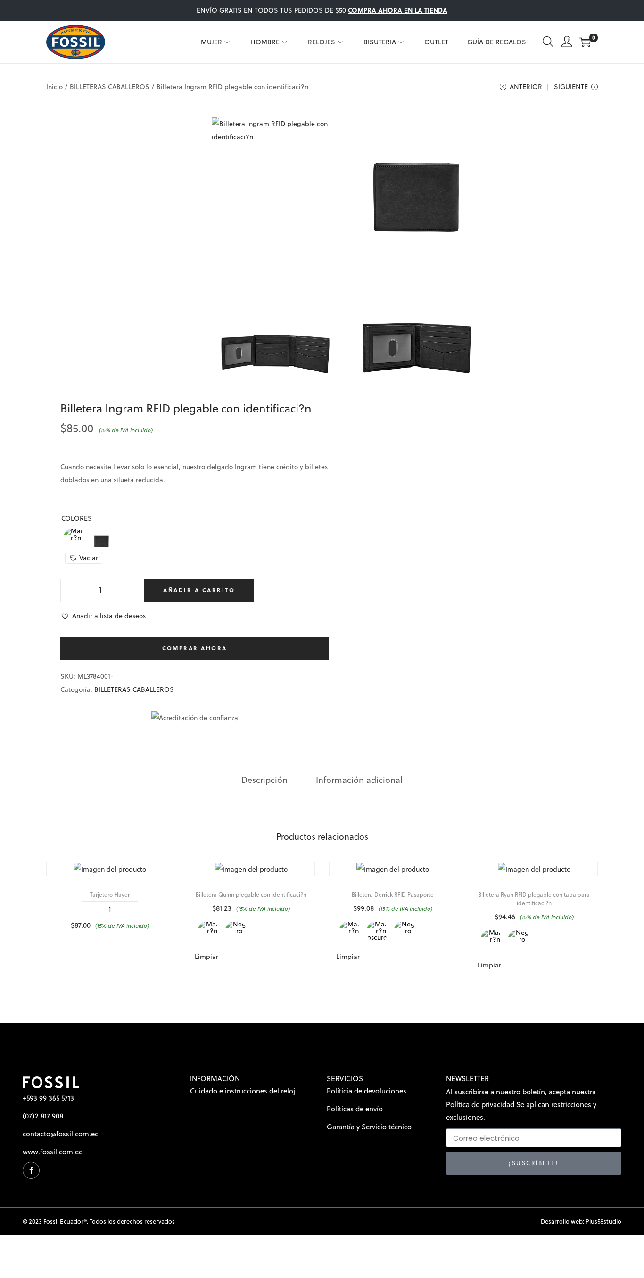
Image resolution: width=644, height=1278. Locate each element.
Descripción (264, 780)
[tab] (264, 780)
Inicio (54, 87)
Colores (76, 518)
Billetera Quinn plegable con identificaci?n (251, 895)
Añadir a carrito (199, 590)
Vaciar (88, 558)
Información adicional (359, 780)
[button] (103, 615)
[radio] (74, 538)
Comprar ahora (194, 648)
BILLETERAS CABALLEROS (109, 87)
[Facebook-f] (31, 1170)
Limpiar (206, 956)
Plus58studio (603, 1221)
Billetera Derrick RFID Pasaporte (393, 895)
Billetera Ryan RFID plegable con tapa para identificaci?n (534, 899)
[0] (585, 42)
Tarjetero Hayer (110, 895)
